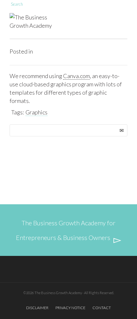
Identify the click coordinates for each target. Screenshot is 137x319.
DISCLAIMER (37, 307)
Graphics (36, 112)
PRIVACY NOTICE (70, 307)
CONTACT (101, 307)
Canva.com (76, 75)
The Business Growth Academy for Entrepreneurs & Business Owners (66, 230)
